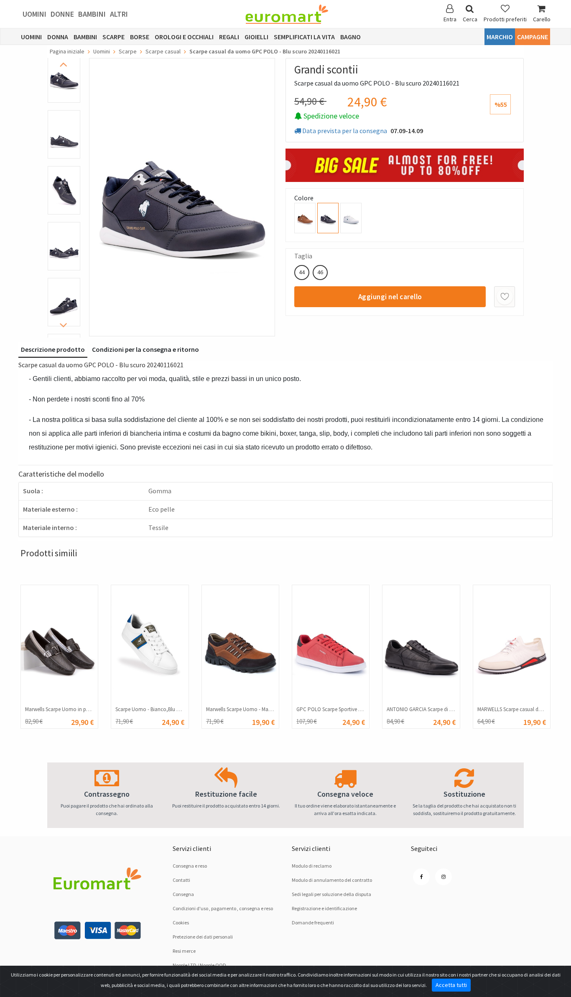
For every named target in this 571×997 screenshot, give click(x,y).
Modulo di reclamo (311, 866)
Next (66, 325)
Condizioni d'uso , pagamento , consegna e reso (223, 908)
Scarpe (113, 37)
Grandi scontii (326, 69)
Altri (119, 14)
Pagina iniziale (67, 51)
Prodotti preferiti (505, 19)
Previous (66, 64)
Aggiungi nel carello (390, 296)
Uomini (34, 14)
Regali (229, 37)
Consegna (183, 894)
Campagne (532, 37)
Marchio (500, 37)
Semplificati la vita (304, 37)
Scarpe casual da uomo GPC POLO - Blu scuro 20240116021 (264, 51)
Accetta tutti (451, 985)
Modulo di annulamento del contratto (332, 880)
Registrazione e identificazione (324, 908)
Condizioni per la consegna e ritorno (145, 349)
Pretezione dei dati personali (203, 937)
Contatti (181, 880)
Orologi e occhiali (184, 37)
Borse (139, 37)
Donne (62, 14)
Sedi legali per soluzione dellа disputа (331, 894)
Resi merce (184, 951)
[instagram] (443, 876)
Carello (542, 19)
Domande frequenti (313, 922)
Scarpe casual (163, 51)
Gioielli (256, 37)
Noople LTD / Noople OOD (199, 965)
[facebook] (421, 876)
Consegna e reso (190, 866)
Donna (57, 37)
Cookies (181, 922)
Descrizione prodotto (53, 349)
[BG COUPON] (405, 164)
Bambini (92, 14)
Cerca (470, 19)
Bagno (350, 37)
